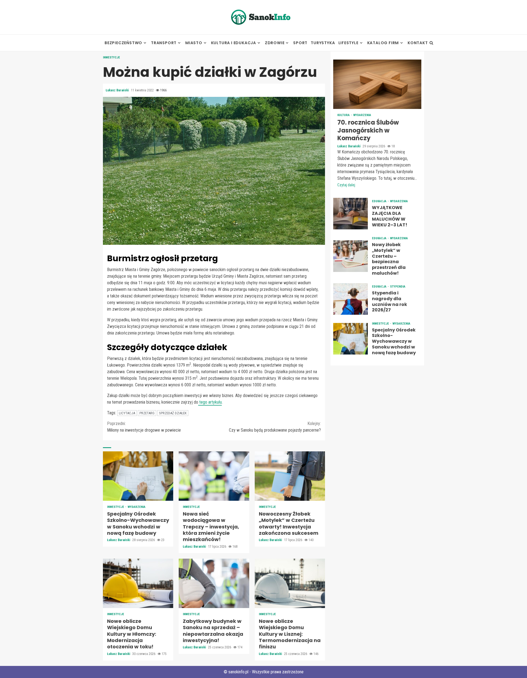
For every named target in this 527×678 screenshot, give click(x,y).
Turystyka (323, 43)
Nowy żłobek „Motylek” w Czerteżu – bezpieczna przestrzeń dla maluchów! (350, 256)
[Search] (431, 43)
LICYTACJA (127, 413)
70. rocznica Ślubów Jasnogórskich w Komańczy (377, 84)
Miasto (193, 43)
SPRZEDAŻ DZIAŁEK (173, 413)
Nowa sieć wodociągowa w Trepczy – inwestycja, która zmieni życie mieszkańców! (214, 476)
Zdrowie (275, 43)
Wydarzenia (136, 506)
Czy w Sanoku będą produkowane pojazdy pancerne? (275, 427)
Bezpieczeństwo (123, 43)
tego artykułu (210, 402)
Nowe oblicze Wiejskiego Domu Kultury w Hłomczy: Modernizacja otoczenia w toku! (138, 583)
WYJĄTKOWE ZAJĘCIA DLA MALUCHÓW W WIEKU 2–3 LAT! (350, 213)
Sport (300, 43)
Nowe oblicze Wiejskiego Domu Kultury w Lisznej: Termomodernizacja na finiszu (290, 583)
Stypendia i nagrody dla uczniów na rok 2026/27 (350, 299)
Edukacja (379, 201)
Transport (163, 43)
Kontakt (418, 43)
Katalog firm (383, 43)
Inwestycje (111, 57)
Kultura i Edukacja (233, 43)
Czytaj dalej (346, 185)
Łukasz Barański (118, 90)
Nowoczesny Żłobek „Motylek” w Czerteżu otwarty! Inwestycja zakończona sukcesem (290, 476)
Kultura (344, 115)
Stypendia (397, 286)
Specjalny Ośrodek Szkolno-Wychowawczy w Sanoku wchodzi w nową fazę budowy (138, 476)
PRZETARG (147, 413)
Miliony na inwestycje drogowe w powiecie (144, 427)
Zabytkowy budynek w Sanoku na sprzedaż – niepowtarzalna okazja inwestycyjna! (214, 583)
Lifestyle (348, 43)
